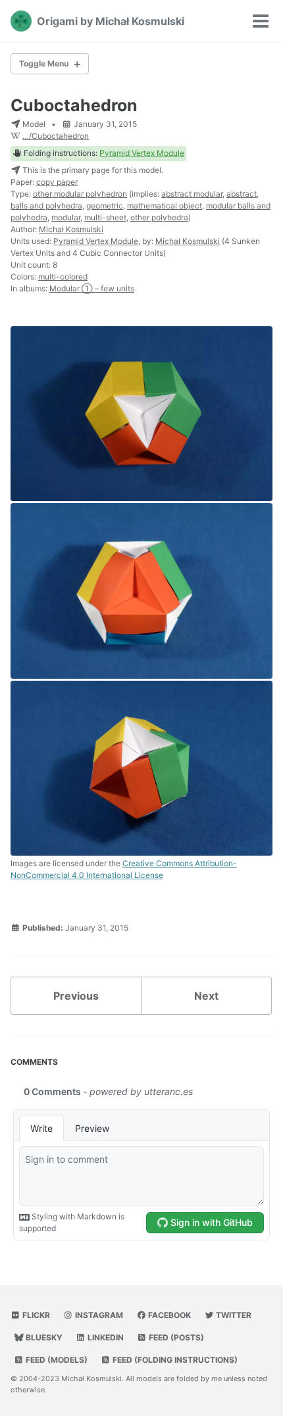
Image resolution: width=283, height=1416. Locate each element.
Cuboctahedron (74, 105)
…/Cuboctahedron (55, 136)
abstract (241, 194)
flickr (35, 1315)
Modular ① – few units (91, 288)
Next (206, 995)
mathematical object (164, 205)
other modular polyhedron (80, 194)
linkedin (105, 1337)
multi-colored (63, 276)
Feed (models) (56, 1360)
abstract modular (191, 194)
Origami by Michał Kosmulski (110, 21)
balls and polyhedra (46, 205)
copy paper (57, 182)
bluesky (43, 1337)
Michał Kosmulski (71, 229)
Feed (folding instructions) (174, 1360)
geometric (104, 205)
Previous (76, 995)
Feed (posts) (175, 1337)
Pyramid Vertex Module (141, 153)
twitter (232, 1315)
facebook (168, 1315)
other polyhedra (159, 217)
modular (65, 217)
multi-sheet (105, 217)
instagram (98, 1315)
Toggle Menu (43, 63)
